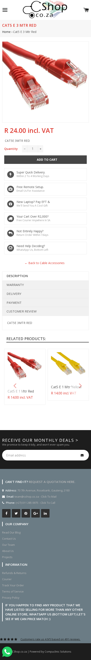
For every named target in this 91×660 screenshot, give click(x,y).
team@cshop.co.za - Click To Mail (36, 496)
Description (17, 276)
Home (6, 32)
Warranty (15, 285)
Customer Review (22, 311)
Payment (14, 302)
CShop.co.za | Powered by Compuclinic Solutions (41, 651)
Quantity (11, 149)
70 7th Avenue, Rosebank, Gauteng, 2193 (43, 490)
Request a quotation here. (52, 482)
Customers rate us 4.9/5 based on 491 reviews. (50, 639)
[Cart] (86, 10)
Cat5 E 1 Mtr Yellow (66, 387)
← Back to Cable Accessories (45, 263)
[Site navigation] (5, 10)
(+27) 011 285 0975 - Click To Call (35, 503)
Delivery (14, 293)
